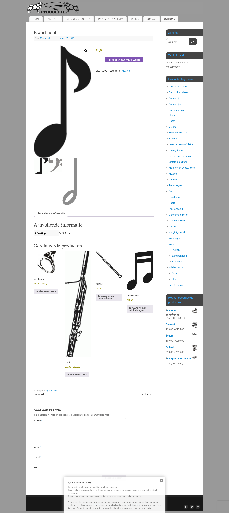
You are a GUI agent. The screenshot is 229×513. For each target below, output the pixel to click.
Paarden (173, 179)
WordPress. (138, 504)
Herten (175, 279)
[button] (86, 51)
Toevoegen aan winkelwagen (124, 59)
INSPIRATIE (53, 18)
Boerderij (174, 98)
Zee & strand (176, 285)
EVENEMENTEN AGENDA (110, 18)
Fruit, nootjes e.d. (178, 132)
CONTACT (151, 18)
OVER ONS (169, 18)
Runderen (174, 197)
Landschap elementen (181, 156)
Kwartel (39, 394)
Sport (172, 202)
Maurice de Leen (48, 38)
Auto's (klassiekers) (180, 92)
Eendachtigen (179, 255)
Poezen (173, 191)
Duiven (176, 249)
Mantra (126, 504)
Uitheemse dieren (178, 214)
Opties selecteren (46, 291)
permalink (52, 390)
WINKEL (135, 18)
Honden (173, 138)
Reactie (38, 420)
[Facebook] (186, 507)
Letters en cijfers (178, 161)
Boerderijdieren (177, 104)
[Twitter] (192, 507)
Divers (172, 126)
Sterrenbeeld (176, 208)
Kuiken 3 (147, 394)
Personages (175, 185)
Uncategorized (177, 220)
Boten (172, 120)
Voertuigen (174, 238)
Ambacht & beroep (179, 86)
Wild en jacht (176, 267)
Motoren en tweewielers (182, 167)
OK (192, 41)
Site (35, 467)
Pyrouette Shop (93, 504)
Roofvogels (178, 261)
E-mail (37, 457)
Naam (37, 447)
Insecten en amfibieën (181, 144)
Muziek (126, 70)
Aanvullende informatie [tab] (51, 213)
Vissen (172, 226)
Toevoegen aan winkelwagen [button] (106, 297)
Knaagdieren (176, 150)
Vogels (172, 244)
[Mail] (198, 507)
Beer (174, 273)
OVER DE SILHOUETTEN (78, 18)
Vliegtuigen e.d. (177, 232)
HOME (36, 18)
